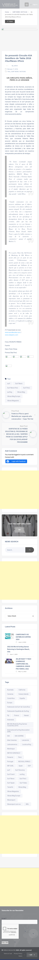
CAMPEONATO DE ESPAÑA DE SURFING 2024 (23, 637)
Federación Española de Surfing (18, 711)
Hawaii (26, 715)
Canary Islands (23, 694)
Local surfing (26, 744)
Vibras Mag (21, 392)
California (22, 690)
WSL (27, 804)
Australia (10, 690)
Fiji (8, 715)
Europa (9, 702)
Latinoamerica (12, 744)
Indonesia (10, 720)
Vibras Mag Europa (13, 396)
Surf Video (23, 783)
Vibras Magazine (13, 400)
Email (4, 918)
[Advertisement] (19, 490)
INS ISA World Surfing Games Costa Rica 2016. (17, 725)
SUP (29, 766)
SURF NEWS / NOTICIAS (20, 12)
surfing (9, 392)
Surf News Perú (12, 388)
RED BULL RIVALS (24, 761)
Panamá (10, 757)
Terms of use (8, 953)
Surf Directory (20, 770)
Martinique (11, 749)
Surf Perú (26, 388)
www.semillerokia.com (12, 332)
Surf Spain (11, 783)
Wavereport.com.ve (14, 804)
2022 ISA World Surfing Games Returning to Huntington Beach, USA (18, 649)
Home (7, 12)
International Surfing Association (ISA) (18, 730)
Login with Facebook (19, 461)
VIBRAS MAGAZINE (9, 950)
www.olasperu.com (11, 335)
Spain (21, 766)
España (22, 698)
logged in (17, 454)
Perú (9, 71)
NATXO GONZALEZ (13, 753)
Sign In (35, 4)
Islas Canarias (12, 740)
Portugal (10, 761)
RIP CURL (10, 766)
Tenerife (10, 787)
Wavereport (11, 800)
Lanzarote (25, 740)
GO (19, 530)
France (16, 715)
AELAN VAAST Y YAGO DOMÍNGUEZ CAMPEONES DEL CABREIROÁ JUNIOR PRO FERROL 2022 (23, 664)
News (20, 956)
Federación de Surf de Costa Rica (18, 707)
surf (8, 383)
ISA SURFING (19, 736)
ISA (8, 736)
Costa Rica (11, 698)
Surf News (18, 383)
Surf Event (11, 774)
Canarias (10, 694)
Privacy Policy (18, 953)
